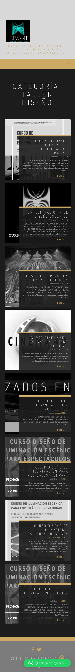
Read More (62, 176)
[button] (47, 663)
